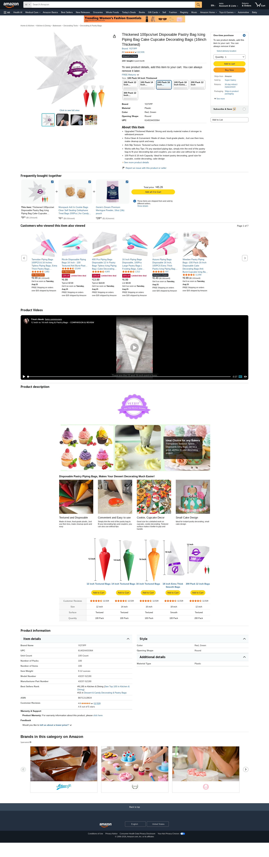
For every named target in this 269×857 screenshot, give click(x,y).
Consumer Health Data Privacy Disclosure (137, 834)
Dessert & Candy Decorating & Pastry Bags (105, 692)
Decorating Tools (71, 26)
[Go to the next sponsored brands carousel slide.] (245, 769)
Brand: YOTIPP (129, 48)
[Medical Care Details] (39, 12)
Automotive (243, 12)
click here (98, 715)
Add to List (217, 119)
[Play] (23, 376)
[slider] (129, 376)
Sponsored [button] (25, 742)
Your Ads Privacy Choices (168, 834)
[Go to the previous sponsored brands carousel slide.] (23, 769)
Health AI (17, 12)
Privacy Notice (111, 834)
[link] (75, 191)
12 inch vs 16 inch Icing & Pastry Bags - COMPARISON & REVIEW (62, 322)
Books (142, 12)
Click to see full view (69, 110)
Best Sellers (67, 12)
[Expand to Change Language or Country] (143, 824)
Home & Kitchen (27, 26)
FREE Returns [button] (129, 74)
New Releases (83, 12)
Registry (184, 12)
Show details (142, 206)
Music (194, 12)
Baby (254, 12)
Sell (164, 12)
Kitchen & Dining (43, 26)
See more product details (136, 162)
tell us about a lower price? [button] (54, 725)
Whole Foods (112, 12)
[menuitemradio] (240, 376)
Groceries (98, 12)
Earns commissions (53, 319)
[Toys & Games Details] (235, 12)
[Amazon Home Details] (216, 12)
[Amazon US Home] (105, 825)
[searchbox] (113, 5)
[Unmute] (245, 377)
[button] (6, 12)
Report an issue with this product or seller (146, 168)
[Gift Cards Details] (159, 12)
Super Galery (230, 80)
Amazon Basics (50, 12)
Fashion (173, 12)
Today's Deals (129, 12)
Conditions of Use (95, 834)
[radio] (48, 120)
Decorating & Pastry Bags (91, 26)
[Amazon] (11, 5)
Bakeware (57, 26)
